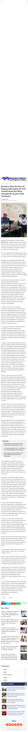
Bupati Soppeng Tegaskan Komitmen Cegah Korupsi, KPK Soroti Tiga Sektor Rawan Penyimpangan (13, 454)
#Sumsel (10, 597)
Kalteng (5, 680)
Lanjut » (24, 717)
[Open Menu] (2, 1)
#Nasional (4, 597)
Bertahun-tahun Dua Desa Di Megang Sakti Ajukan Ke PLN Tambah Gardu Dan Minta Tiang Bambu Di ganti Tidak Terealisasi (13, 191)
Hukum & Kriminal (7, 674)
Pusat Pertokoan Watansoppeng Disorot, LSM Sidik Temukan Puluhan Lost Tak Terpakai (15, 701)
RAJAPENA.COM (17, 729)
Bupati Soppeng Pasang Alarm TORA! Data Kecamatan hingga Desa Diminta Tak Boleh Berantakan (16, 695)
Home (2, 183)
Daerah (5, 669)
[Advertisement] (14, 14)
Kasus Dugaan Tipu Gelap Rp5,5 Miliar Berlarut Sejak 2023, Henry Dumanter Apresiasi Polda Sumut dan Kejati (16, 713)
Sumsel (10, 183)
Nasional (6, 183)
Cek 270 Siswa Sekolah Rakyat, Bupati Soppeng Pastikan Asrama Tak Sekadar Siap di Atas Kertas (16, 689)
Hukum (5, 672)
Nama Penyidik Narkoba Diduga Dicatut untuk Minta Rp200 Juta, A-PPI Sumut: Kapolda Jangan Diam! (16, 707)
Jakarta (5, 677)
